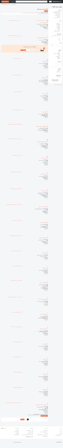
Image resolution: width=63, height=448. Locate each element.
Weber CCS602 (45, 359)
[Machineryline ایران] (57, 1)
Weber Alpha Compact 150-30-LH (42, 37)
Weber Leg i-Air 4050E (44, 222)
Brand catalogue (45, 436)
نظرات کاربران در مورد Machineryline (42, 434)
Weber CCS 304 (45, 61)
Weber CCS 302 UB (44, 158)
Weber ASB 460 (45, 389)
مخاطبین (61, 433)
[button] (47, 29)
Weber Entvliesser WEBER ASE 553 (42, 126)
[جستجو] (46, 1)
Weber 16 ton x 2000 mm (44, 328)
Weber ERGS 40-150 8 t (44, 314)
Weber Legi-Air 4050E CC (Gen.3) (42, 141)
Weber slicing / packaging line (43, 299)
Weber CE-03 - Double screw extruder (42, 404)
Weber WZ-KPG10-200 (44, 22)
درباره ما (61, 430)
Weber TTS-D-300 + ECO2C (43, 206)
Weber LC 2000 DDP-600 (44, 282)
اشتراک (23, 50)
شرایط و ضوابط (45, 430)
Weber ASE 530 (45, 374)
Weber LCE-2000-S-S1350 (43, 237)
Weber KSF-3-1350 (45, 190)
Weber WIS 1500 (45, 93)
